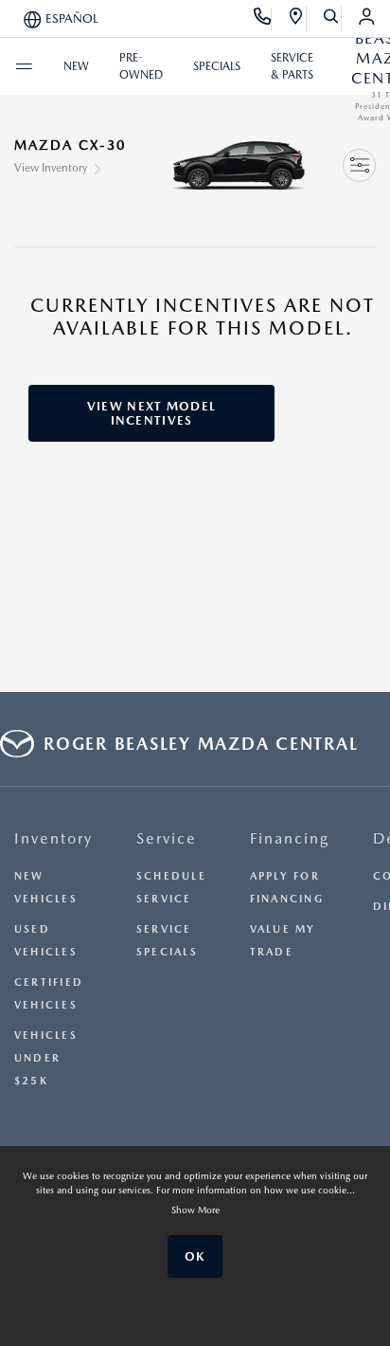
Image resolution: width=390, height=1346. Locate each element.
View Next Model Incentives (152, 413)
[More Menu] (23, 66)
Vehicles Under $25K (46, 1058)
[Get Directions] (297, 19)
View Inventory (50, 167)
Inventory (53, 838)
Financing (289, 838)
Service (166, 838)
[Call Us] (263, 19)
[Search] (332, 19)
